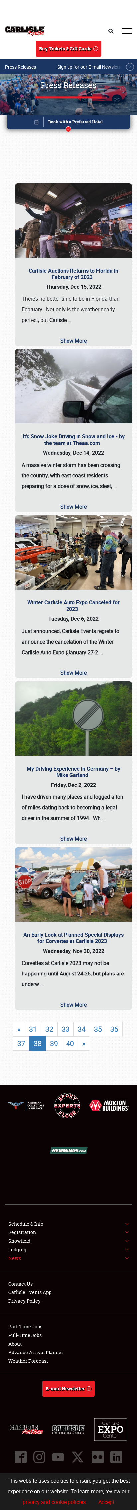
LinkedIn (116, 1457)
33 (65, 1029)
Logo (25, 31)
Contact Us (20, 1284)
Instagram (39, 1457)
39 (54, 1043)
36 (114, 1029)
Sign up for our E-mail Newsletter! (91, 67)
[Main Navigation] (127, 31)
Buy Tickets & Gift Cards (65, 48)
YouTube (58, 1457)
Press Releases (20, 67)
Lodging (17, 1249)
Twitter (78, 1457)
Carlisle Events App (29, 1292)
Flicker (98, 1457)
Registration (22, 1232)
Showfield (19, 1241)
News (14, 1258)
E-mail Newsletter (65, 1388)
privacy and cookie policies (54, 1502)
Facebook (21, 1457)
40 (70, 1043)
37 (21, 1043)
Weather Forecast (28, 1361)
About (15, 1344)
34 (82, 1029)
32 (49, 1029)
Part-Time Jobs (25, 1326)
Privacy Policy (24, 1301)
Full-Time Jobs (25, 1335)
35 (98, 1029)
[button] (68, 123)
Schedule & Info (25, 1224)
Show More (73, 340)
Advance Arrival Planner (35, 1352)
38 (38, 1043)
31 (33, 1029)
